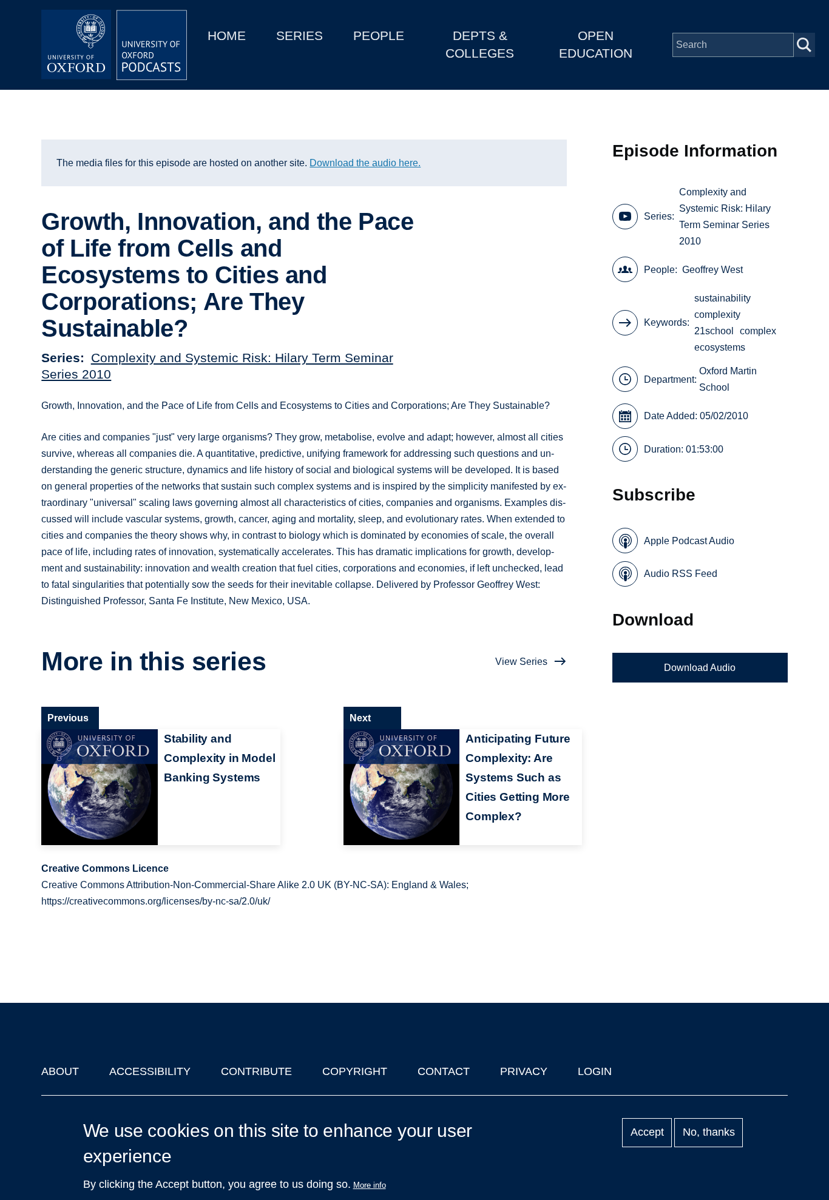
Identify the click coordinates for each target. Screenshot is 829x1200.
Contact (444, 1071)
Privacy (523, 1071)
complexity (717, 314)
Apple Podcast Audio (689, 541)
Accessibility (150, 1071)
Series (299, 35)
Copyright (354, 1071)
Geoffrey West (712, 270)
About (60, 1071)
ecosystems (719, 347)
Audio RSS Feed (680, 573)
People (378, 35)
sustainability (722, 298)
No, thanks (709, 1133)
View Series (521, 661)
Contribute (256, 1071)
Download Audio (700, 667)
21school (714, 331)
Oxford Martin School (728, 379)
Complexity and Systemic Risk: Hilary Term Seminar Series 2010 (725, 216)
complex (758, 331)
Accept (647, 1133)
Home (227, 35)
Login (595, 1071)
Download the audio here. (365, 163)
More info (369, 1185)
